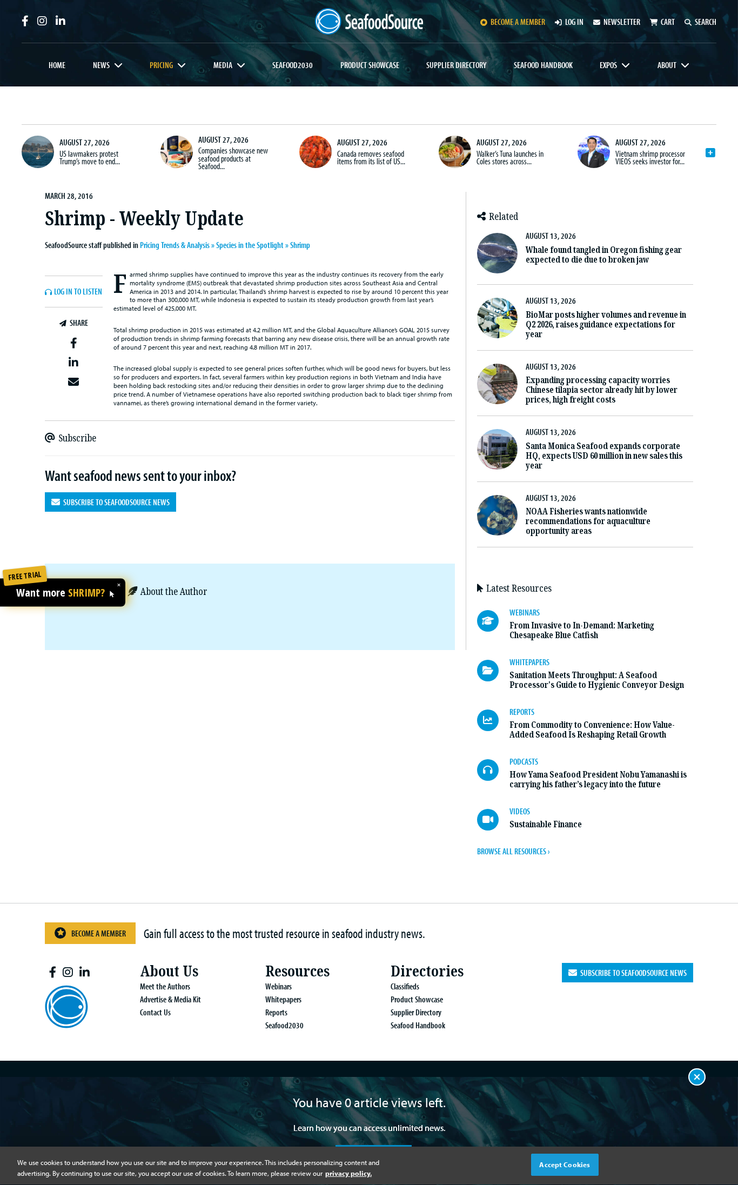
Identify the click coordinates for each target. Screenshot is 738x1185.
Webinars (278, 986)
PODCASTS (523, 761)
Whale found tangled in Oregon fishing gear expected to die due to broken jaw (604, 255)
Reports (276, 1012)
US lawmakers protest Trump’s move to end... (89, 157)
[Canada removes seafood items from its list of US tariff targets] (315, 152)
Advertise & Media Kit (170, 999)
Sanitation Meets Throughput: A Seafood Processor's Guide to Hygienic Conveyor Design (596, 680)
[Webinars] (493, 621)
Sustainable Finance (545, 824)
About (667, 64)
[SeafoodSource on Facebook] (25, 21)
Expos (608, 64)
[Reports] (493, 720)
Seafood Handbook (543, 64)
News (101, 64)
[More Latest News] (710, 152)
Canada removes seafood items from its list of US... (371, 157)
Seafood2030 (292, 64)
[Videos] (493, 820)
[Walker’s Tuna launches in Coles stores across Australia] (455, 152)
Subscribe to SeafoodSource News (115, 502)
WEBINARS (524, 612)
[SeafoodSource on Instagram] (42, 21)
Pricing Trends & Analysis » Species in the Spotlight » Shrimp (225, 244)
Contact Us (155, 1012)
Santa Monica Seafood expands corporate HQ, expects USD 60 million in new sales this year (604, 456)
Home (57, 64)
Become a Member (98, 933)
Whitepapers (283, 999)
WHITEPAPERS (529, 662)
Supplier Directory (456, 64)
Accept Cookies (564, 1164)
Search (705, 21)
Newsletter (621, 21)
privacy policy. (348, 1173)
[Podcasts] (493, 770)
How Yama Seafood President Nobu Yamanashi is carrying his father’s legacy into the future (598, 779)
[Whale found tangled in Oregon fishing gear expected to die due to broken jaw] (497, 253)
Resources (297, 971)
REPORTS (521, 711)
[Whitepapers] (493, 670)
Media (222, 64)
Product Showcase (369, 64)
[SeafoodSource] (369, 21)
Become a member (518, 21)
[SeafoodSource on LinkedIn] (60, 21)
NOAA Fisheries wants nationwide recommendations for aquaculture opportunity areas (588, 521)
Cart (668, 21)
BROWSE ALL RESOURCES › (513, 851)
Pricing (161, 64)
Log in (574, 21)
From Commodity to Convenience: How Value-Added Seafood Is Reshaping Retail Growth (592, 730)
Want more (60, 593)
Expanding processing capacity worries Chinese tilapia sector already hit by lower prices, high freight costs (601, 390)
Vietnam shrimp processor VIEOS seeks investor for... (650, 157)
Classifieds (405, 986)
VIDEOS (519, 811)
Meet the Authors (165, 986)
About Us (169, 971)
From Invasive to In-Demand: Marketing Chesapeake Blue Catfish (581, 630)
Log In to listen (78, 292)
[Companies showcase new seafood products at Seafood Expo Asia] (176, 152)
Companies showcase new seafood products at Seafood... (233, 158)
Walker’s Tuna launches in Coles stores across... (510, 157)
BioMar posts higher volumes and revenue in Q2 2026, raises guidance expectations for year (606, 324)
